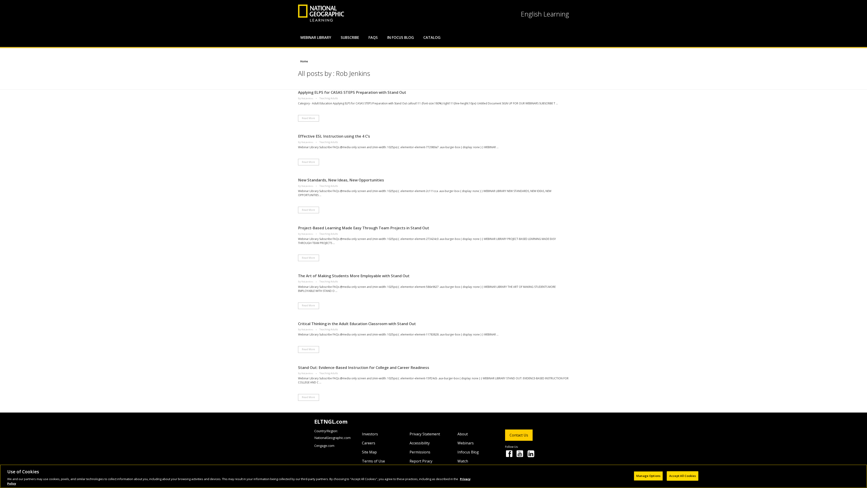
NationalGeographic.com (332, 438)
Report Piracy (421, 461)
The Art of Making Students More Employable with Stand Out (354, 275)
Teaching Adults (328, 98)
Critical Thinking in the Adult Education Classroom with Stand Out (357, 323)
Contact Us (519, 435)
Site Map (369, 452)
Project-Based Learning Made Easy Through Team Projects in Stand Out (363, 227)
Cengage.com (324, 445)
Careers (368, 443)
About (462, 434)
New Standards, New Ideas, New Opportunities (341, 180)
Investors (370, 434)
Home (304, 61)
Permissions (420, 452)
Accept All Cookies (682, 476)
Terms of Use (373, 461)
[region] (433, 476)
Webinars (465, 443)
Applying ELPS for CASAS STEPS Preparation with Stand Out (352, 92)
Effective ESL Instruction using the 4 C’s (334, 136)
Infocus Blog (468, 452)
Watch (462, 461)
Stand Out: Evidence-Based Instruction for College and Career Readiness (363, 367)
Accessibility (420, 443)
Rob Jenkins (307, 98)
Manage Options (648, 476)
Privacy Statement (425, 434)
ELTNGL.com (330, 421)
